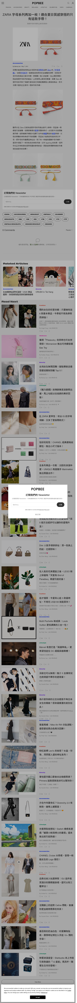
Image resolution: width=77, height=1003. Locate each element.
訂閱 (60, 505)
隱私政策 (47, 509)
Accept (38, 997)
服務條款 (41, 509)
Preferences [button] (44, 992)
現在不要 (37, 514)
